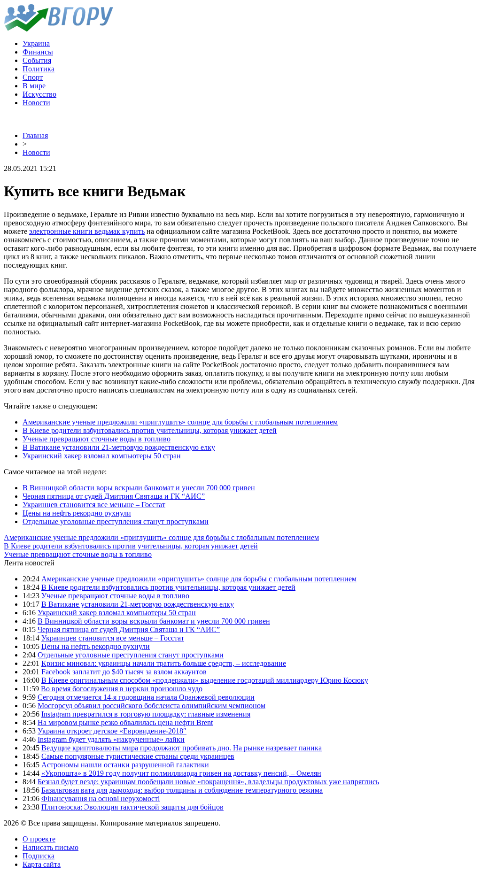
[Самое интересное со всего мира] (58, 29)
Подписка (38, 856)
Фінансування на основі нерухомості (100, 799)
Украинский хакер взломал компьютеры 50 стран (102, 456)
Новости (36, 103)
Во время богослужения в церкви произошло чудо (121, 689)
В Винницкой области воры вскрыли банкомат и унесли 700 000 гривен (139, 488)
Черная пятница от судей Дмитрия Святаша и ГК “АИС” (114, 496)
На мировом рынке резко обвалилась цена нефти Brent (125, 722)
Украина (36, 43)
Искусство (39, 94)
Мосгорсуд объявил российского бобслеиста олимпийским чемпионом (151, 706)
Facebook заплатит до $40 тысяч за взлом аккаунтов (124, 672)
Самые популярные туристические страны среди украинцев (137, 756)
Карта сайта (42, 864)
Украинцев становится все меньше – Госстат (94, 505)
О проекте (39, 839)
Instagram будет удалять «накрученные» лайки (111, 739)
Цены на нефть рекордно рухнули (77, 513)
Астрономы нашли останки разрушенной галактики (125, 765)
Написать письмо (50, 847)
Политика (38, 69)
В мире (34, 86)
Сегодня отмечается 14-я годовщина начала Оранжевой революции (146, 697)
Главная (35, 135)
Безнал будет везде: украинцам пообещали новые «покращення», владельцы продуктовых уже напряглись (208, 782)
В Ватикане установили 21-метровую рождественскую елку (119, 447)
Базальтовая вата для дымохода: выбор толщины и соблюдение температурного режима (182, 790)
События (37, 60)
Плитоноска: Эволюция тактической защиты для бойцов (132, 807)
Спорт (33, 77)
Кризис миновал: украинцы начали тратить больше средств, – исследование (163, 663)
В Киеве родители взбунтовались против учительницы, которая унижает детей (150, 430)
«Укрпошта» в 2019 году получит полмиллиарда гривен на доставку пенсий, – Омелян (181, 773)
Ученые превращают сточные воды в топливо (97, 439)
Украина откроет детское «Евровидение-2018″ (112, 731)
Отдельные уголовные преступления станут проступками (116, 521)
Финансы (38, 52)
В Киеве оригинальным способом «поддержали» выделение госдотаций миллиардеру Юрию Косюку (204, 680)
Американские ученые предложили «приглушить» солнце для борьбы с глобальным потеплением (180, 422)
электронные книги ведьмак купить (87, 231)
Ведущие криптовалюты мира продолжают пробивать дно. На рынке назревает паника (181, 748)
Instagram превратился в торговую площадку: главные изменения (145, 714)
